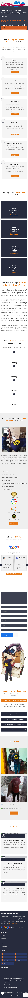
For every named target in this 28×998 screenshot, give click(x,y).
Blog (3, 943)
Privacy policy (20, 995)
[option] (14, 17)
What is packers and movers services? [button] (15, 724)
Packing (14, 377)
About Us (4, 938)
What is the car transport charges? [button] (15, 719)
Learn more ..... (13, 923)
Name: (3, 27)
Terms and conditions (9, 995)
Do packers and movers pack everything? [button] (15, 729)
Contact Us (20, 25)
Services (4, 941)
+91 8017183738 (7, 984)
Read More (6, 850)
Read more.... (14, 72)
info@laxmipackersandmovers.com (11, 987)
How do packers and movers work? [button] (15, 714)
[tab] (14, 700)
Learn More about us (8, 25)
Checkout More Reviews (14, 573)
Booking (14, 363)
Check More (14, 813)
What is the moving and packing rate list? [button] (15, 700)
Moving (14, 391)
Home (3, 935)
